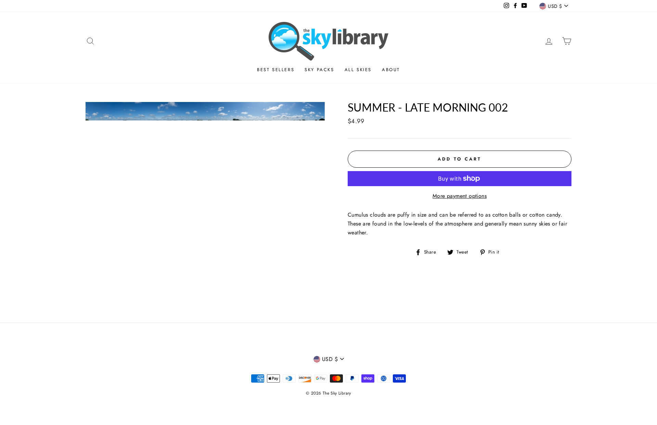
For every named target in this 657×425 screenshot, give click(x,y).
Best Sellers (275, 69)
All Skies (358, 69)
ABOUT (391, 69)
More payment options (460, 196)
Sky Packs (319, 69)
